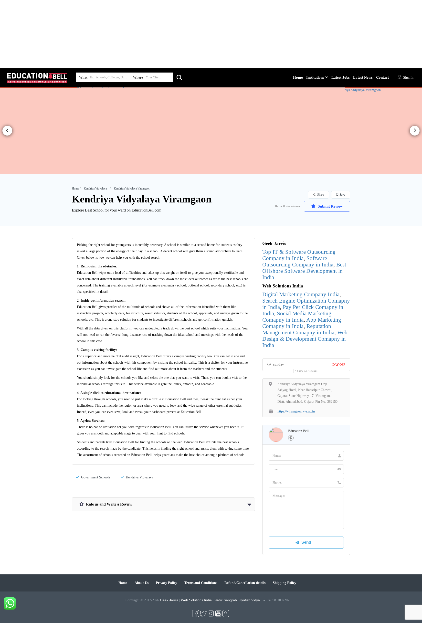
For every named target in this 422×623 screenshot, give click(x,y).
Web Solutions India (196, 600)
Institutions (315, 77)
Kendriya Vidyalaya (95, 188)
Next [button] (414, 130)
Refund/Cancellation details (244, 583)
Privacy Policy (166, 583)
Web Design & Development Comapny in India (305, 338)
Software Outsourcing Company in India (297, 261)
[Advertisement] (146, 34)
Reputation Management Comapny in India (298, 329)
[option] (211, 130)
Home (298, 77)
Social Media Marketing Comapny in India (296, 316)
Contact (382, 77)
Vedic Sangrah (225, 600)
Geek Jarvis (169, 600)
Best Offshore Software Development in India (304, 271)
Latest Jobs (340, 77)
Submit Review (330, 206)
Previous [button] (7, 130)
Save (342, 194)
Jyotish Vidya (250, 600)
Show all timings (307, 371)
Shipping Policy (284, 583)
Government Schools (95, 477)
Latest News (363, 77)
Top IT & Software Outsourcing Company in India (299, 255)
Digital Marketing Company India (300, 294)
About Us (141, 583)
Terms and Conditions (200, 583)
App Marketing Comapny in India (301, 323)
